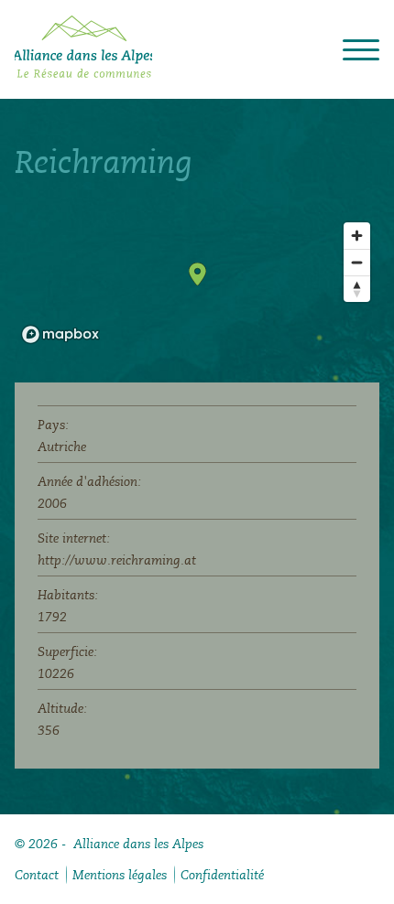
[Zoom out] (357, 262)
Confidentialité (222, 874)
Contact (37, 874)
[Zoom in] (357, 235)
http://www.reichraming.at (117, 560)
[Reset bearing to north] (357, 288)
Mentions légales (119, 874)
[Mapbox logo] (60, 334)
